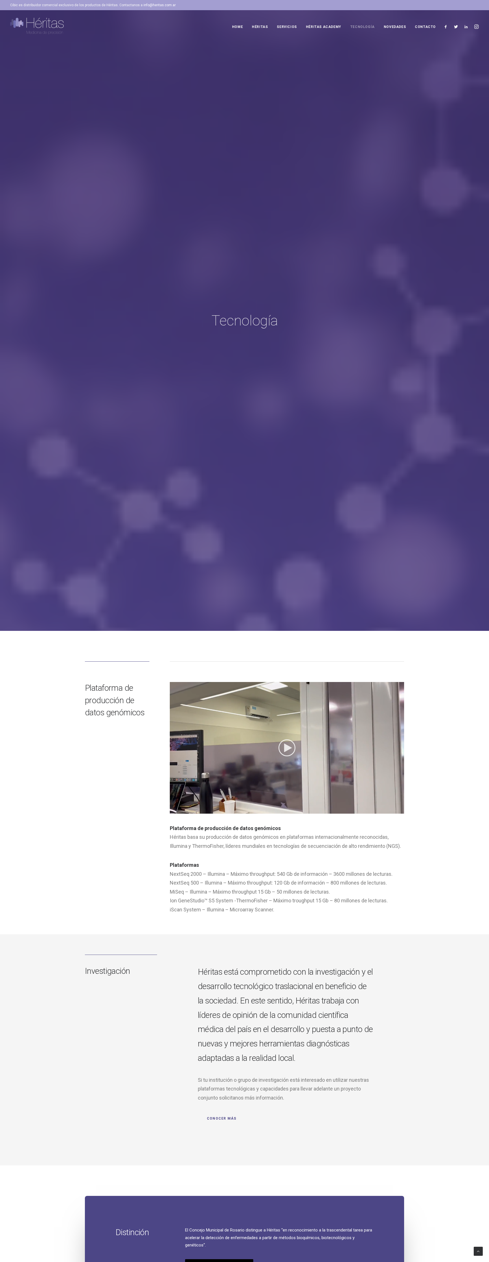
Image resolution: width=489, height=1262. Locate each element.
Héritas (260, 27)
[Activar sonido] (392, 809)
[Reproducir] (173, 809)
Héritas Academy (323, 27)
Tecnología (362, 27)
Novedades (395, 27)
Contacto (425, 27)
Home (237, 27)
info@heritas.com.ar (159, 5)
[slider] (283, 809)
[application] (287, 748)
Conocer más (221, 1118)
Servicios (287, 27)
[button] (286, 747)
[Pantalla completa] (400, 809)
